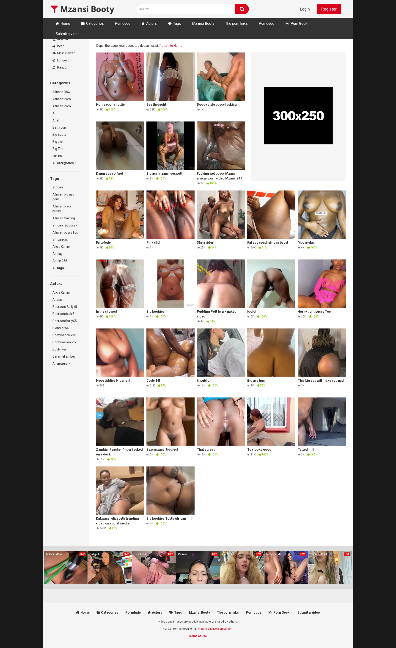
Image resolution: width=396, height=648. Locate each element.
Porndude (122, 23)
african (57, 187)
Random (62, 67)
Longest (62, 60)
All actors (60, 363)
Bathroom (59, 127)
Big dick (57, 141)
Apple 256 (59, 261)
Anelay (57, 254)
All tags (58, 268)
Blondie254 (60, 328)
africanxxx (60, 239)
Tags (177, 23)
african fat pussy (64, 225)
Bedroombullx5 (63, 314)
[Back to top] (380, 634)
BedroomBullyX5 (64, 321)
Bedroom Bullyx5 (64, 307)
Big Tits (57, 149)
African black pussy (62, 208)
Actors (151, 23)
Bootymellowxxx (64, 342)
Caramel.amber (63, 356)
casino (57, 156)
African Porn (61, 99)
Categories (95, 23)
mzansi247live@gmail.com (215, 628)
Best (60, 46)
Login (305, 9)
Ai (53, 113)
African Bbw (61, 92)
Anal (55, 120)
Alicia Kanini (61, 246)
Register (329, 9)
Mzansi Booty (86, 9)
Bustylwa (59, 349)
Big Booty (59, 134)
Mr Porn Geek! (296, 23)
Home (65, 23)
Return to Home (171, 45)
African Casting (63, 218)
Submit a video (68, 34)
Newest (62, 39)
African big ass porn (63, 197)
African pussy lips (65, 232)
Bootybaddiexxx (64, 335)
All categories (63, 163)
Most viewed (65, 53)
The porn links (236, 23)
